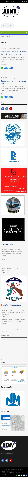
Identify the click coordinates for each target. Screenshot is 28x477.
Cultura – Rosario (9, 244)
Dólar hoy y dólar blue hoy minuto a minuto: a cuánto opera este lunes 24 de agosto (14, 320)
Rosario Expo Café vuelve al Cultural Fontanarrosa (11, 269)
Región (14, 78)
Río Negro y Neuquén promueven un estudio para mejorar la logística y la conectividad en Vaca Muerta (13, 312)
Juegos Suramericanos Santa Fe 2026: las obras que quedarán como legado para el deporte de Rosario (14, 261)
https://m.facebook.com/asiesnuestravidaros (22, 1)
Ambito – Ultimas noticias (12, 305)
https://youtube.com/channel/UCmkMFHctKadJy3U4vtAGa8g (26, 1)
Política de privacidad (6, 456)
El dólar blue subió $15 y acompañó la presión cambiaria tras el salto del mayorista (14, 328)
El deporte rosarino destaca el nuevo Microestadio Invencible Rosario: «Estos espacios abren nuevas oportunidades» (12, 251)
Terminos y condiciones (7, 453)
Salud (18, 48)
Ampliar (3, 64)
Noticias (14, 48)
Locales (10, 48)
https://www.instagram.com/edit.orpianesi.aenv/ (24, 1)
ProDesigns (4, 474)
